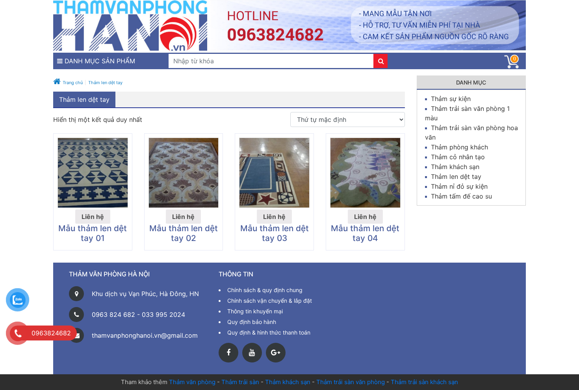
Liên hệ (93, 217)
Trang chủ (73, 82)
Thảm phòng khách (459, 147)
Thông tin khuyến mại (255, 311)
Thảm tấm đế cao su (461, 196)
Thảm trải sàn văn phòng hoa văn (471, 132)
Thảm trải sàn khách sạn (424, 382)
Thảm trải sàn (240, 382)
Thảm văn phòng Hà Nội (109, 274)
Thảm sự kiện (451, 99)
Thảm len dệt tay (456, 176)
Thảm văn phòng (192, 382)
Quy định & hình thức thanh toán (268, 332)
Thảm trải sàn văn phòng (350, 382)
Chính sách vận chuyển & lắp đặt (269, 300)
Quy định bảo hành (251, 321)
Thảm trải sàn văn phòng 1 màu (467, 113)
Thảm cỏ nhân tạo (458, 157)
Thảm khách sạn (455, 167)
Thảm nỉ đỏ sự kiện (459, 186)
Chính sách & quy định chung (264, 290)
